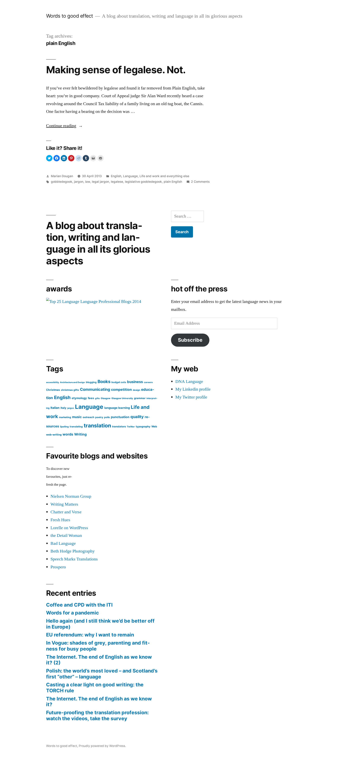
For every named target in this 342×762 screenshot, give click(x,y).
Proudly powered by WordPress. (102, 746)
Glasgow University (122, 398)
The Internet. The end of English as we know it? (99, 702)
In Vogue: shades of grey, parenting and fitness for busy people (98, 646)
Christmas (53, 389)
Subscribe (190, 340)
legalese (117, 182)
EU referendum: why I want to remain (90, 635)
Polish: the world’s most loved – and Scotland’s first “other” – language (102, 674)
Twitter (131, 426)
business (135, 382)
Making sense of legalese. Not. (116, 70)
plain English (173, 182)
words (68, 434)
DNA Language (189, 381)
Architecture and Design (72, 382)
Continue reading (64, 125)
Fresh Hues (60, 520)
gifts (97, 398)
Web (154, 426)
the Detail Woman (66, 535)
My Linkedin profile (193, 389)
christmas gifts (70, 389)
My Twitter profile (191, 397)
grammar (139, 398)
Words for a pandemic (72, 613)
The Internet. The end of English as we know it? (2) (99, 660)
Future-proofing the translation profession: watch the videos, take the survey (97, 715)
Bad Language (63, 543)
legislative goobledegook (143, 182)
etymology (79, 398)
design (136, 390)
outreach (88, 417)
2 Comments (200, 182)
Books (104, 381)
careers (148, 382)
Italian (55, 408)
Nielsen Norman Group (70, 496)
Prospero (58, 567)
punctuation (120, 417)
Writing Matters (64, 504)
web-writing (54, 434)
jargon (78, 182)
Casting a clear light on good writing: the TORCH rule (94, 688)
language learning (117, 408)
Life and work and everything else (164, 176)
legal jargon (100, 182)
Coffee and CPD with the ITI (79, 605)
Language (130, 176)
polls (107, 417)
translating (76, 426)
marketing (65, 417)
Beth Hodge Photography (72, 551)
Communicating (95, 389)
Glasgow (105, 398)
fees (91, 398)
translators (119, 426)
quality (137, 416)
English (116, 176)
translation (97, 425)
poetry (99, 417)
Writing (80, 434)
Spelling (64, 426)
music (77, 417)
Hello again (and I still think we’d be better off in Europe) (100, 624)
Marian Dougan (62, 176)
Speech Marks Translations (74, 559)
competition (121, 389)
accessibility (52, 382)
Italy (63, 407)
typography (143, 426)
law (87, 182)
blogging (91, 382)
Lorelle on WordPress (69, 528)
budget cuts (118, 382)
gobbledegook (61, 182)
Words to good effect (69, 16)
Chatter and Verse (66, 512)
